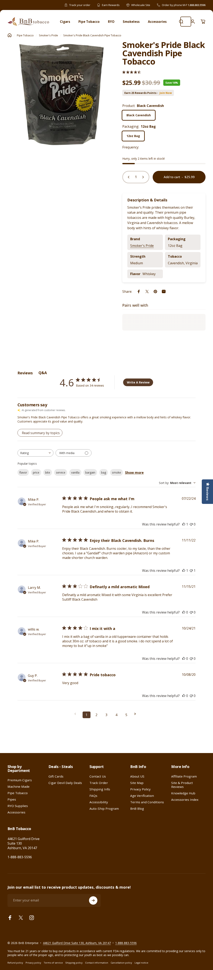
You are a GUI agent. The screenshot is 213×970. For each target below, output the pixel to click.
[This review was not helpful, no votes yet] (191, 524)
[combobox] (35, 453)
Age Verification (142, 796)
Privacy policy (33, 962)
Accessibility (98, 802)
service (60, 472)
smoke (116, 472)
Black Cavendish (138, 115)
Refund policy (15, 962)
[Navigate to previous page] (76, 714)
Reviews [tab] (25, 372)
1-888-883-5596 (19, 857)
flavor (23, 472)
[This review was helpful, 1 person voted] (183, 524)
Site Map (137, 783)
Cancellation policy (121, 962)
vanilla (75, 472)
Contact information (96, 962)
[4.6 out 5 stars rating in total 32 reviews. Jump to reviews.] (131, 72)
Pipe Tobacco (25, 35)
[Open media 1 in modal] (60, 94)
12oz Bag (133, 136)
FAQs (93, 796)
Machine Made (18, 787)
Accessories (16, 812)
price (36, 472)
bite (47, 472)
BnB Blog (137, 809)
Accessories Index (184, 800)
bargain (90, 472)
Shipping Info (99, 789)
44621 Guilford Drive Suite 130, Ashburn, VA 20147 (77, 943)
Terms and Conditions (147, 802)
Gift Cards (55, 776)
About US (137, 776)
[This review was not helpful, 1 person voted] (191, 570)
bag (103, 472)
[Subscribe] (93, 900)
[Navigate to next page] (136, 714)
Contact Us (97, 776)
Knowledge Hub (183, 793)
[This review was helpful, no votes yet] (183, 612)
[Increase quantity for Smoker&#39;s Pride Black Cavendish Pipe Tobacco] (144, 177)
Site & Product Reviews (182, 785)
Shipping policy (74, 962)
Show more (134, 472)
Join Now (166, 93)
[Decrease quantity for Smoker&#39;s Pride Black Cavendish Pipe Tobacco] (128, 177)
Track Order (98, 783)
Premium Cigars (19, 780)
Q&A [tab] (42, 372)
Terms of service (53, 962)
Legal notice (141, 962)
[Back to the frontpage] (9, 35)
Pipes (11, 799)
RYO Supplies (17, 806)
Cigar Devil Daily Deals (65, 783)
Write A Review (138, 382)
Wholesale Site (140, 5)
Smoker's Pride (48, 35)
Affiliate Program (184, 776)
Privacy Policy (140, 789)
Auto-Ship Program (104, 809)
